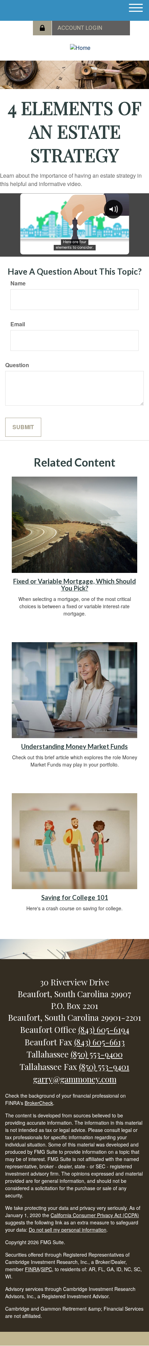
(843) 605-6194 (103, 1029)
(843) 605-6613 (99, 1041)
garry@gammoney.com (74, 1078)
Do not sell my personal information (67, 1229)
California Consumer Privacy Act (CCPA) (95, 1215)
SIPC (46, 1269)
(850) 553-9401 (104, 1066)
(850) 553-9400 (97, 1054)
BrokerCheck (39, 1102)
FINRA (32, 1269)
